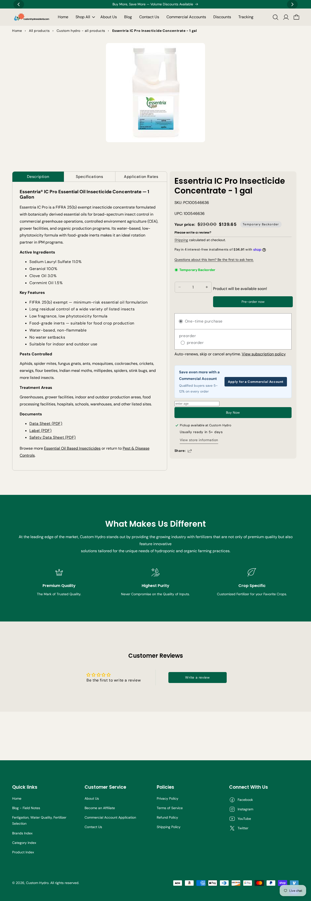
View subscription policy (264, 354)
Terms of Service (170, 808)
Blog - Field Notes (26, 808)
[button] (84, 17)
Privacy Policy (167, 798)
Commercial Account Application (110, 817)
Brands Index (22, 833)
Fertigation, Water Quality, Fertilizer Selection (39, 820)
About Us (92, 798)
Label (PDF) (40, 430)
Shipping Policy (169, 827)
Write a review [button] (197, 677)
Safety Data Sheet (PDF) (52, 437)
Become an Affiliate (100, 808)
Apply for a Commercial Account (256, 381)
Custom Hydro (37, 883)
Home (16, 798)
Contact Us (93, 827)
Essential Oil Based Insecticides (72, 448)
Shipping (181, 240)
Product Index (23, 852)
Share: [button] (180, 450)
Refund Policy (167, 817)
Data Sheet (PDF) (45, 423)
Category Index (24, 842)
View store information (199, 439)
